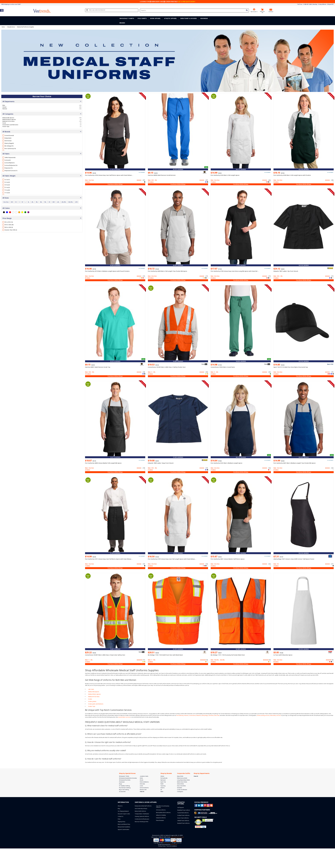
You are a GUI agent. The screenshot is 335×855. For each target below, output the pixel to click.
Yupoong (163, 786)
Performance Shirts (182, 778)
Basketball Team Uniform (183, 810)
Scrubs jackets (92, 701)
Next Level (163, 780)
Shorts (141, 780)
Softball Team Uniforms (183, 820)
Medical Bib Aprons (93, 691)
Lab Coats (91, 689)
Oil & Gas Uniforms (161, 810)
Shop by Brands (166, 773)
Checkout (271, 11)
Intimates (142, 784)
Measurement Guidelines (124, 827)
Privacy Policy (161, 846)
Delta (162, 791)
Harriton (186, 715)
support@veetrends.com (177, 837)
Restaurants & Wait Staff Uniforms (143, 806)
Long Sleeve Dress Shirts (183, 780)
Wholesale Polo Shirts (124, 780)
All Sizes (6, 198)
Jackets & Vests (144, 776)
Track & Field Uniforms (183, 812)
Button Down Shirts (182, 782)
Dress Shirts (180, 776)
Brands (122, 23)
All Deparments (8, 101)
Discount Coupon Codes (124, 814)
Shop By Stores (11, 27)
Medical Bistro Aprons (94, 694)
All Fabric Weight (9, 176)
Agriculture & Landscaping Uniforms (162, 806)
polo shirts (142, 18)
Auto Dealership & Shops (141, 808)
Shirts (141, 778)
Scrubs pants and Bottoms (95, 704)
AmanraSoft (174, 844)
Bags (120, 784)
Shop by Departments (201, 773)
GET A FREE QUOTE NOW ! (186, 2)
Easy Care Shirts (181, 786)
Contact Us (120, 816)
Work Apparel (155, 18)
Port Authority (180, 715)
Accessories (122, 791)
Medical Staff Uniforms (140, 811)
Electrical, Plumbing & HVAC (141, 821)
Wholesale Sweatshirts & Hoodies (128, 778)
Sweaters (179, 787)
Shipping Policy (121, 821)
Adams (163, 787)
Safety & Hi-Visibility (161, 815)
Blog (119, 808)
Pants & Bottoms (144, 782)
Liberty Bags (204, 715)
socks (141, 786)
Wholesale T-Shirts (124, 776)
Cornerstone (192, 715)
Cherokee (211, 715)
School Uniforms (144, 787)
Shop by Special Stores (127, 773)
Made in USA (143, 789)
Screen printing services (263, 715)
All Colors (6, 208)
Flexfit (162, 784)
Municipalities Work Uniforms (163, 812)
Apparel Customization (123, 829)
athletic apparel (170, 18)
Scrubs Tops (91, 706)
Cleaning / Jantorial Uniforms (142, 816)
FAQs (119, 819)
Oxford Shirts (180, 784)
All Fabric (6, 154)
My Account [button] (254, 11)
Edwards (198, 715)
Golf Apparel (180, 807)
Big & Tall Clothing (124, 789)
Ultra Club (216, 715)
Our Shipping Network (123, 811)
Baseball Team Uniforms (183, 823)
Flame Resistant (160, 820)
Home (3, 27)
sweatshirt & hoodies (188, 18)
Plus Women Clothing (125, 787)
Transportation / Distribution (142, 814)
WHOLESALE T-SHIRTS (127, 18)
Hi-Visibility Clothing (124, 786)
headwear (204, 18)
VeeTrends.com (167, 842)
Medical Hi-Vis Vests (93, 696)
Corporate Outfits (183, 773)
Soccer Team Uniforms (183, 818)
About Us (120, 806)
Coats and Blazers (182, 789)
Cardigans (180, 791)
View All (142, 791)
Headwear (122, 782)
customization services (124, 717)
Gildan (162, 776)
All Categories (8, 114)
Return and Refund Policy (124, 824)
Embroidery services (275, 715)
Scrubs (90, 699)
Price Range (7, 218)
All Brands (6, 132)
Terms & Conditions (172, 846)
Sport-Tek (163, 782)
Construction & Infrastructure (142, 819)
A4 (161, 789)
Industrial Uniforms (161, 818)
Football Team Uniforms (183, 815)
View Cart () (262, 12)
